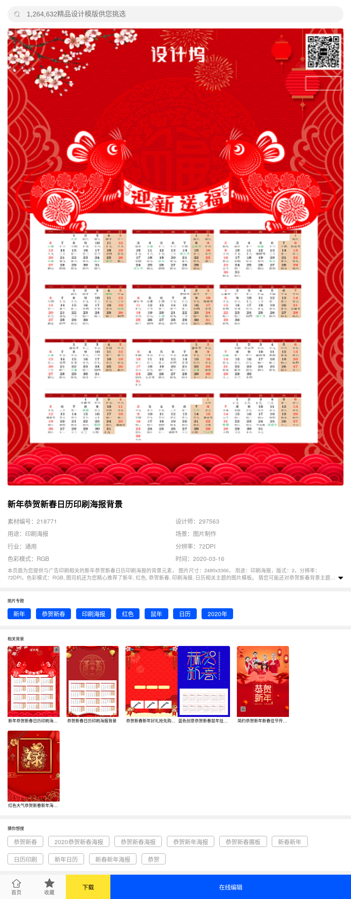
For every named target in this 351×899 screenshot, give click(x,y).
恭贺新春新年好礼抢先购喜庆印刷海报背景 (152, 720)
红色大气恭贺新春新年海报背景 (34, 805)
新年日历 (66, 859)
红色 (128, 613)
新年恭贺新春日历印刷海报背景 (34, 720)
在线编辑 (230, 887)
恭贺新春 (299, 577)
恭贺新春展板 (243, 841)
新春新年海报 (112, 859)
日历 (185, 613)
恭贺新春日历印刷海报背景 (92, 720)
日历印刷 (25, 859)
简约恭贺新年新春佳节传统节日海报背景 (263, 720)
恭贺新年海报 (190, 841)
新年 (19, 613)
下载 (88, 887)
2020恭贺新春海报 (79, 841)
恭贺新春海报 (138, 841)
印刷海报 (93, 613)
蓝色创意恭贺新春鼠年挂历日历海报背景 (204, 720)
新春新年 (289, 841)
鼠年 (156, 613)
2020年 (217, 613)
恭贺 (153, 859)
